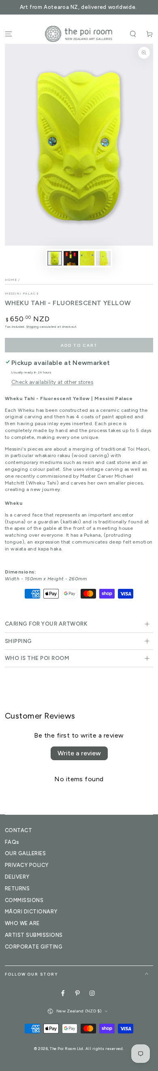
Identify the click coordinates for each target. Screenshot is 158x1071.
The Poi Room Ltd (66, 1048)
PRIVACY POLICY (27, 865)
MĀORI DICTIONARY (31, 912)
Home (11, 280)
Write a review (79, 753)
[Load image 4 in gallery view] (103, 258)
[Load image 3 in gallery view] (87, 258)
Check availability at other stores (52, 382)
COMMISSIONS (24, 900)
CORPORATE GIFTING (33, 947)
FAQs (12, 842)
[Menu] (8, 33)
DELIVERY (17, 877)
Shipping (32, 327)
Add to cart (79, 345)
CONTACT (18, 830)
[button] (132, 33)
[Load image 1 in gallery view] (54, 258)
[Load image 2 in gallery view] (71, 258)
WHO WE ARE (22, 923)
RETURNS (17, 888)
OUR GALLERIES (25, 853)
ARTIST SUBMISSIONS (34, 935)
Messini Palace (22, 293)
